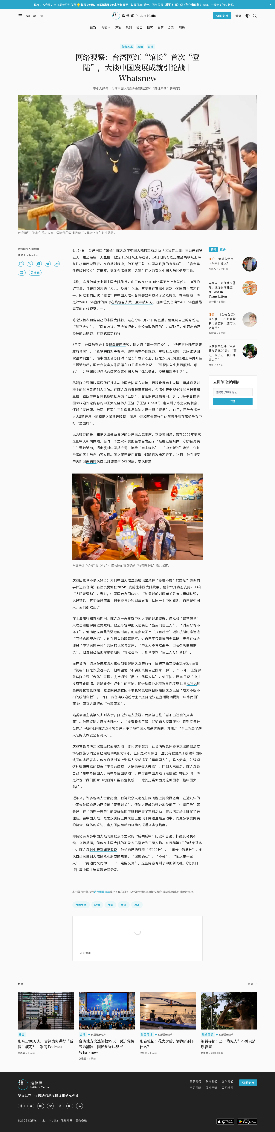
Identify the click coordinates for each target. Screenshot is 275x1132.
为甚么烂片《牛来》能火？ (221, 261)
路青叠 (204, 1053)
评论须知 (85, 953)
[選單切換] (109, 27)
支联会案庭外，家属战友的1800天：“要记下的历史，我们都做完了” (222, 353)
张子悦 (212, 301)
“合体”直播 (100, 676)
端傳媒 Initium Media (43, 1120)
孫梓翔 (143, 1053)
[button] (104, 27)
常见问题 (195, 1087)
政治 (140, 46)
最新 (213, 249)
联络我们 (211, 1081)
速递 (137, 905)
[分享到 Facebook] (39, 264)
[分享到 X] (30, 264)
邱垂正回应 (117, 344)
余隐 (211, 365)
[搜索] (253, 15)
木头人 (212, 268)
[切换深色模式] (246, 15)
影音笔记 (146, 1034)
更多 (223, 249)
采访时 (91, 461)
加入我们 (227, 1081)
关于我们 (195, 1081)
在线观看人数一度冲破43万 (132, 301)
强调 (196, 759)
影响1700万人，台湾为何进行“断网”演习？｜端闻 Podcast (45, 1043)
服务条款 (81, 1120)
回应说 (133, 593)
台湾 (151, 46)
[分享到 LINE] (57, 264)
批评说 (192, 683)
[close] (271, 4)
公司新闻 (227, 1087)
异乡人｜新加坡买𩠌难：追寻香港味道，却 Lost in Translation (222, 289)
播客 (22, 1034)
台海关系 (127, 46)
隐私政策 (67, 1120)
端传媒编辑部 (102, 892)
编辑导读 (207, 1034)
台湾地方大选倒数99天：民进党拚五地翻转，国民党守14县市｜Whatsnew (106, 1046)
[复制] (21, 264)
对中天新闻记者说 (103, 849)
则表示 (108, 714)
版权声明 (211, 1087)
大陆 (124, 905)
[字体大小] (28, 16)
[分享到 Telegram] (48, 264)
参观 (141, 631)
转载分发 (110, 869)
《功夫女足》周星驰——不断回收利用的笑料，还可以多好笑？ (222, 321)
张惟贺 (82, 1058)
